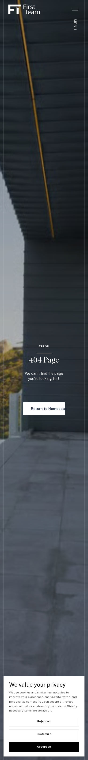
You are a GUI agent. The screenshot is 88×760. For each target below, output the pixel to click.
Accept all (44, 746)
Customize (44, 734)
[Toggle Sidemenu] (75, 9)
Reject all (44, 721)
